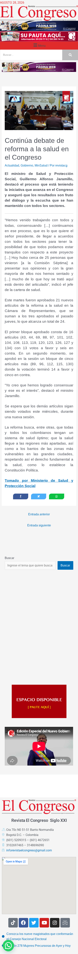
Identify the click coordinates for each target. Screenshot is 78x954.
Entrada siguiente (39, 525)
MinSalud (41, 165)
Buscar (9, 558)
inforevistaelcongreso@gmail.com (29, 850)
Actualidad (12, 165)
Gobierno (27, 165)
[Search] (70, 55)
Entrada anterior (39, 514)
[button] (39, 45)
